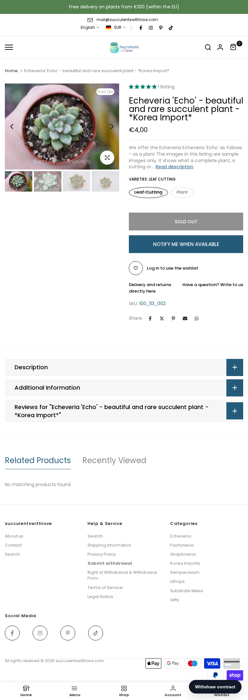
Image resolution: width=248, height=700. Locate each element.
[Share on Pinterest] (173, 318)
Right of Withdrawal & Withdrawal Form (122, 575)
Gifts (174, 600)
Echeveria (180, 536)
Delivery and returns (150, 285)
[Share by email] (185, 318)
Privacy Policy (102, 554)
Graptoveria (183, 554)
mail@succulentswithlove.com (127, 19)
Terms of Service (105, 587)
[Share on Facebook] (150, 318)
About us (14, 536)
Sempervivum (185, 572)
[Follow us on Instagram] (150, 27)
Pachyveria (182, 545)
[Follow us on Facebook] (140, 27)
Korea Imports (185, 563)
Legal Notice (100, 597)
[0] (233, 47)
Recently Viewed (114, 460)
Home (11, 71)
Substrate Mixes (186, 591)
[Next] (107, 126)
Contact (13, 545)
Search (12, 554)
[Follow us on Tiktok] (170, 27)
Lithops (177, 581)
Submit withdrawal (110, 563)
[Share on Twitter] (161, 318)
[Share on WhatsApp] (196, 318)
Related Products (38, 460)
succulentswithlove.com (80, 660)
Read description (174, 167)
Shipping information (109, 545)
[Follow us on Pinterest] (160, 27)
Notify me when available (186, 244)
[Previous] (17, 126)
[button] (143, 86)
